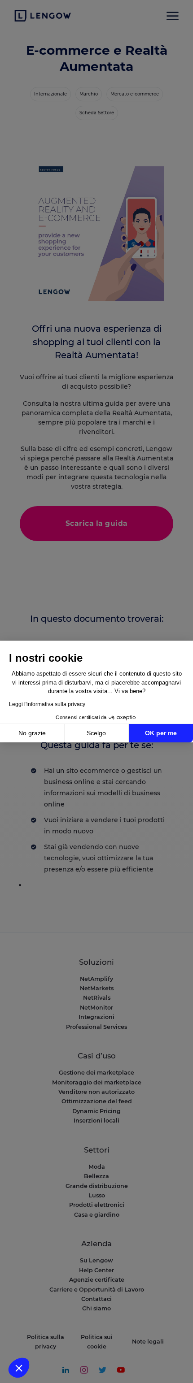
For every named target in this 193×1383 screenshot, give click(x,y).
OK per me (161, 733)
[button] (19, 1368)
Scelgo (96, 733)
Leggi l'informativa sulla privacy (47, 704)
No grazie (32, 733)
